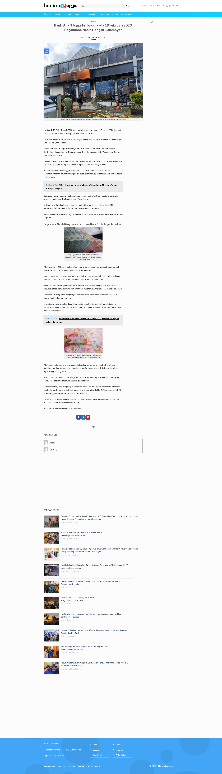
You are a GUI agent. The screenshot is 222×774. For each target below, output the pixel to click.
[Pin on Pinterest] (88, 417)
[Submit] (127, 6)
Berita (57, 14)
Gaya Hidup (78, 14)
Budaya (68, 14)
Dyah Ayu (54, 449)
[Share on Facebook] (78, 417)
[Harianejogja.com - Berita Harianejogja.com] (60, 6)
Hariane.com (76, 408)
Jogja (93, 21)
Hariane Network (128, 14)
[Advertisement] (93, 484)
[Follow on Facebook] (163, 6)
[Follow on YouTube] (177, 6)
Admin (93, 39)
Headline (91, 14)
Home (49, 14)
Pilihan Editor (104, 14)
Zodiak (115, 14)
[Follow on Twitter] (173, 6)
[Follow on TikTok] (170, 6)
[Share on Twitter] (83, 417)
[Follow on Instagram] (167, 6)
